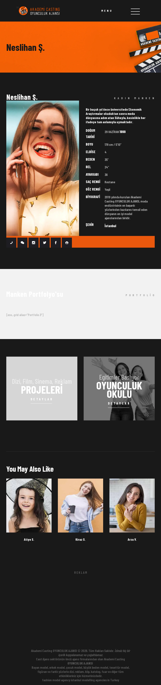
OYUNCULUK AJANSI (80, 663)
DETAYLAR (42, 399)
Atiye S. (29, 539)
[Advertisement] (80, 612)
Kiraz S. (80, 539)
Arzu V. (132, 539)
